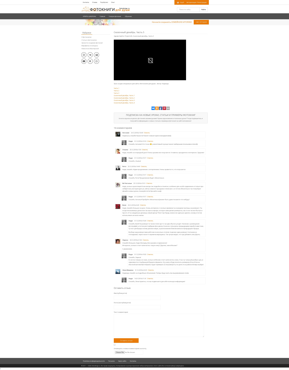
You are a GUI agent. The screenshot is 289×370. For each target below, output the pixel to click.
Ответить (147, 133)
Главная (102, 16)
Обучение (128, 16)
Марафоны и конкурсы (90, 46)
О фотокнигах (86, 37)
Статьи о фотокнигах (89, 40)
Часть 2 (116, 91)
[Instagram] (83, 54)
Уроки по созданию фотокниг (92, 43)
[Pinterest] (96, 54)
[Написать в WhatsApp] (96, 61)
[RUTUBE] (90, 61)
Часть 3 (116, 93)
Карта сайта (122, 361)
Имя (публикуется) (120, 293)
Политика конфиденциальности (94, 361)
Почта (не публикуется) (122, 303)
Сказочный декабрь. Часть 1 (124, 95)
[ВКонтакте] (90, 54)
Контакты (86, 2)
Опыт (113, 2)
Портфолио (104, 2)
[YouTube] (83, 61)
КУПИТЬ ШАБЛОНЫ (89, 16)
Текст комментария (121, 312)
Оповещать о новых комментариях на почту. (130, 348)
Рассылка (111, 361)
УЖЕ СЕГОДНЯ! (201, 22)
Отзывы (94, 2)
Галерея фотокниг (115, 16)
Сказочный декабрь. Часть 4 (124, 103)
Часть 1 (116, 88)
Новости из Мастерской (90, 49)
